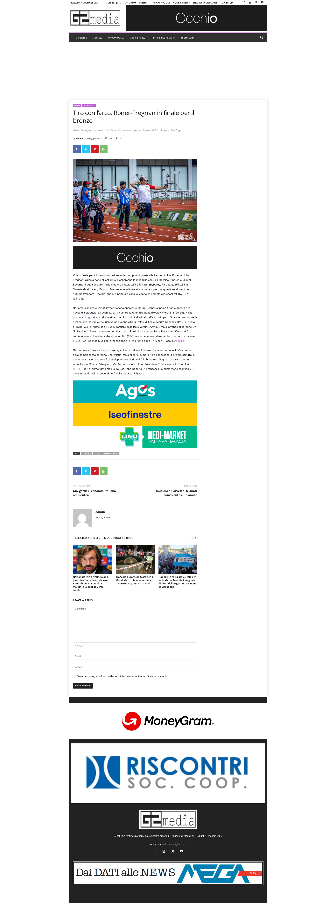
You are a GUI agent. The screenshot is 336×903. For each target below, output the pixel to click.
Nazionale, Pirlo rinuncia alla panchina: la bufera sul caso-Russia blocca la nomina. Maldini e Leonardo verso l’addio (90, 583)
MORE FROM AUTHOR (118, 538)
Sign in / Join (113, 2)
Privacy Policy (161, 2)
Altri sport (89, 105)
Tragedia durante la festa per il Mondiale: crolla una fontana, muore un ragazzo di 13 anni (134, 580)
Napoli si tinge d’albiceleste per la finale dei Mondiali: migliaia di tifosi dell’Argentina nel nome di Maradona (177, 582)
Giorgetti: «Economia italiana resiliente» (94, 493)
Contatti (144, 2)
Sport (77, 105)
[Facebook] (244, 2)
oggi (89, 317)
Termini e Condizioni (205, 2)
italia (96, 453)
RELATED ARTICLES (87, 538)
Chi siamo (130, 2)
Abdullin (179, 340)
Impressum (227, 2)
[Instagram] (250, 2)
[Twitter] (256, 2)
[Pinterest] (95, 149)
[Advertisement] (168, 71)
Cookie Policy (181, 2)
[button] (261, 37)
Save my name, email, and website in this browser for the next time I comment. (122, 676)
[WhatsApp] (104, 149)
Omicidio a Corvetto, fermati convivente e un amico (176, 493)
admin (79, 138)
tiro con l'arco (110, 453)
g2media (87, 453)
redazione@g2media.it (174, 844)
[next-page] (195, 538)
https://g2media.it (103, 517)
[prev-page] (191, 538)
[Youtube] (262, 2)
